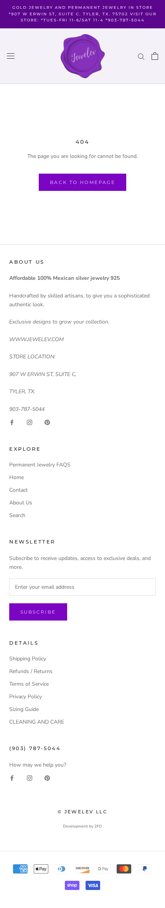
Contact (18, 490)
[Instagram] (29, 422)
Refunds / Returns (31, 671)
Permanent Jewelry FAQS (40, 464)
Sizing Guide (24, 709)
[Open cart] (155, 56)
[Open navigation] (11, 56)
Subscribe (38, 612)
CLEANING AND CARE (36, 722)
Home (16, 477)
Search (17, 515)
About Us (20, 502)
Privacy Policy (25, 696)
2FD (98, 826)
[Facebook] (12, 422)
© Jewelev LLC (82, 811)
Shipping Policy (27, 658)
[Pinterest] (47, 422)
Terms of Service (29, 684)
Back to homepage (82, 182)
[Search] (141, 56)
